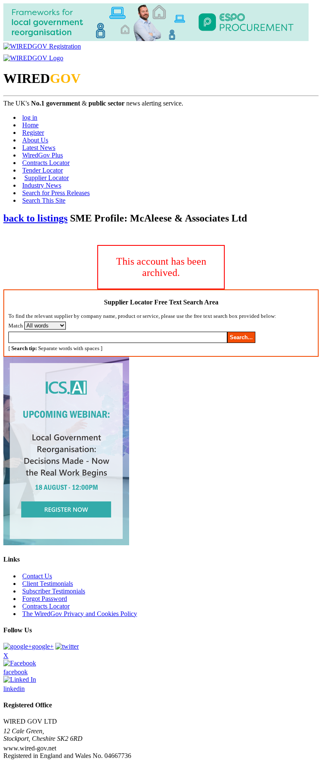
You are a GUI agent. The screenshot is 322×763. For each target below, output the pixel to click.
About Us (35, 140)
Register (33, 132)
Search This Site (43, 200)
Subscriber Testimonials (53, 591)
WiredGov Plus (42, 155)
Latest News (38, 147)
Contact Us (37, 576)
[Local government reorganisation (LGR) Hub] (156, 38)
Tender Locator (42, 170)
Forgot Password (44, 598)
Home (30, 125)
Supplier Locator (46, 177)
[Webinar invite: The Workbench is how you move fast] (66, 542)
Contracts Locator (46, 162)
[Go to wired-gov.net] (33, 58)
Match (15, 325)
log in (29, 117)
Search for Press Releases (56, 192)
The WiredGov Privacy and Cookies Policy (79, 613)
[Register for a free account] (42, 46)
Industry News (41, 185)
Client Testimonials (47, 583)
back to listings (35, 218)
